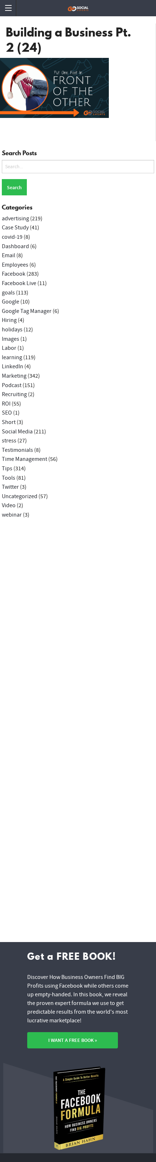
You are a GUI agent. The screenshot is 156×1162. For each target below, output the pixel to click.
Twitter (10, 487)
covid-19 (12, 237)
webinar (12, 514)
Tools (8, 478)
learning (12, 357)
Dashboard (15, 246)
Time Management (24, 459)
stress (9, 440)
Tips (7, 468)
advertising (15, 218)
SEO (7, 412)
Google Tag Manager (27, 311)
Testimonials (17, 450)
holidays (12, 329)
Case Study (15, 227)
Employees (15, 264)
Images (10, 339)
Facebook (13, 273)
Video (9, 505)
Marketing (14, 375)
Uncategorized (19, 496)
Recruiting (14, 394)
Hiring (9, 320)
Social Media (17, 431)
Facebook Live (19, 283)
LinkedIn (12, 366)
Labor (9, 348)
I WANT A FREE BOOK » (72, 1040)
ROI (6, 403)
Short (9, 422)
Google (10, 301)
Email (8, 255)
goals (8, 292)
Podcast (11, 385)
